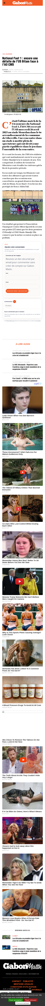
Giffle (14, 946)
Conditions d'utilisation (23, 986)
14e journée (7, 54)
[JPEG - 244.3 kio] (22, 205)
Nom (7, 273)
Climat (15, 936)
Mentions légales (23, 984)
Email (7, 282)
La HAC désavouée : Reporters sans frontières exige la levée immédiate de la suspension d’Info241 (26, 367)
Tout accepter (15, 1000)
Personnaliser (22, 1003)
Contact (16, 981)
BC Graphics (38, 320)
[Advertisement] (22, 29)
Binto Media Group (11, 320)
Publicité (28, 981)
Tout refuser (31, 1000)
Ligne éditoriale (33, 989)
